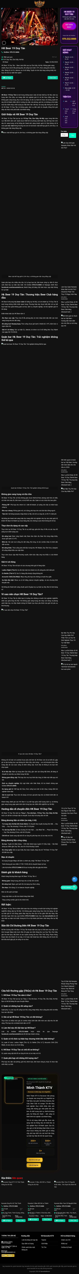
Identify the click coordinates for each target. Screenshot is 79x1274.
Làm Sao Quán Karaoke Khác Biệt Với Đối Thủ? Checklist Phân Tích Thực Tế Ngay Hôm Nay (69, 290)
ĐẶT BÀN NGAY (69, 26)
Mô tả (3, 88)
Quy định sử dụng (28, 1243)
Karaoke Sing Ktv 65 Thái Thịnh (11, 1203)
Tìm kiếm (64, 131)
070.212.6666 (69, 38)
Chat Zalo (53, 78)
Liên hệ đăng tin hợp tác (30, 1240)
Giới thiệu (44, 1243)
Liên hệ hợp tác (33, 1165)
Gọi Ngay (8, 78)
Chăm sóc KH (65, 1240)
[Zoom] (4, 43)
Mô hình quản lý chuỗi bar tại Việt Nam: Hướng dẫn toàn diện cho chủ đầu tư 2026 (69, 463)
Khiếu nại (64, 1243)
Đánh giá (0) (11, 88)
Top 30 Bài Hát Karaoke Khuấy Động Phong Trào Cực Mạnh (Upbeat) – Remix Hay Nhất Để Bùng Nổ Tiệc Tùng (69, 986)
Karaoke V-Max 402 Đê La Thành (38, 1203)
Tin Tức (43, 1247)
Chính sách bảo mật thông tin (28, 1248)
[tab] (3, 88)
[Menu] (2, 4)
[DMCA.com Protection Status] (7, 1255)
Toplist (43, 1240)
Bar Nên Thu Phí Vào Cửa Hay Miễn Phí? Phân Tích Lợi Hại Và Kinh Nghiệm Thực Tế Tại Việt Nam (68, 638)
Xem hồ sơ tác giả (34, 1160)
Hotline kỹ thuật (66, 1247)
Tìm (72, 135)
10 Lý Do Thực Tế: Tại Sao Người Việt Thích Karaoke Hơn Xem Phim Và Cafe (69, 812)
